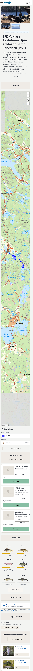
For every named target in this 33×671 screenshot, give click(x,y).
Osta (17, 481)
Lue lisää (16, 76)
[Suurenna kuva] (15, 14)
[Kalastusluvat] (15, 457)
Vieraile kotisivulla (9, 628)
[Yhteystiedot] (15, 597)
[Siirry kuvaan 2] (16, 26)
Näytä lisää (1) (15, 448)
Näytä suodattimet (17, 459)
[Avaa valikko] (1, 2)
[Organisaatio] (15, 616)
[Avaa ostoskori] (27, 3)
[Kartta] (15, 85)
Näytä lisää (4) (16, 589)
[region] (15, 14)
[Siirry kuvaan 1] (6, 26)
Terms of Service (10, 610)
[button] (8, 250)
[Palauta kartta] (28, 99)
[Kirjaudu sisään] (30, 3)
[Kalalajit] (15, 538)
